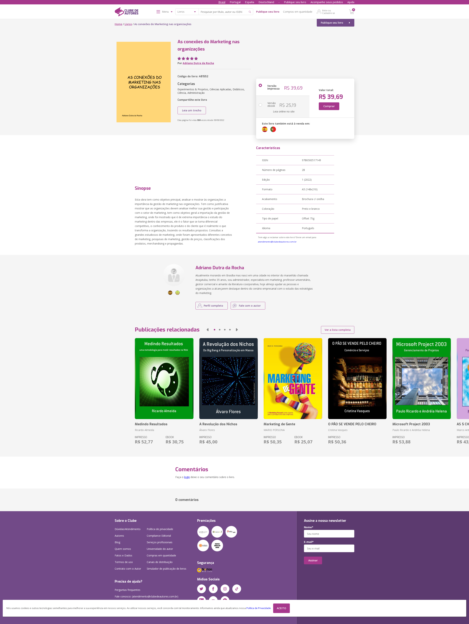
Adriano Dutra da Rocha (198, 63)
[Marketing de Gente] (293, 378)
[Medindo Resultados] (164, 378)
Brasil (221, 2)
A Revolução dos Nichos (218, 424)
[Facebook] (213, 588)
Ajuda (350, 2)
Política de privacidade (160, 529)
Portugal (235, 2)
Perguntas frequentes (127, 590)
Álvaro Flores (207, 430)
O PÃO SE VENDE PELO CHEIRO (352, 424)
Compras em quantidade (297, 11)
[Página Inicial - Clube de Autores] (126, 12)
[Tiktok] (236, 588)
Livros (128, 24)
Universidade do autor (160, 549)
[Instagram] (225, 588)
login (187, 477)
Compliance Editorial (159, 535)
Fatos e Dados (123, 555)
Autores (119, 535)
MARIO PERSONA (274, 430)
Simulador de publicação (166, 568)
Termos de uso (124, 562)
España (249, 2)
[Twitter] (201, 588)
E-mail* (309, 541)
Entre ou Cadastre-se (328, 11)
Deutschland (266, 2)
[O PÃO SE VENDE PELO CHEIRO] (357, 378)
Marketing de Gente (279, 424)
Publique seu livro (295, 2)
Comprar (329, 106)
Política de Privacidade (258, 608)
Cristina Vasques (338, 430)
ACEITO (281, 608)
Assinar (313, 560)
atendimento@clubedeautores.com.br (277, 241)
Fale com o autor (250, 305)
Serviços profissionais (159, 542)
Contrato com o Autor (128, 568)
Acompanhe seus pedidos (327, 2)
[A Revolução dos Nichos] (228, 378)
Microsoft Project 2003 (411, 424)
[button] (207, 329)
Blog (117, 542)
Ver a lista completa (338, 330)
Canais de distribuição (160, 562)
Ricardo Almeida (144, 430)
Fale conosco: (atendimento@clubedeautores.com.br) (146, 596)
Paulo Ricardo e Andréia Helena (411, 430)
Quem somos (123, 549)
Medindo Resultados (151, 424)
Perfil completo (213, 305)
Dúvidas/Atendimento (128, 529)
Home (118, 24)
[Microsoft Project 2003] (421, 378)
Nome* (308, 527)
